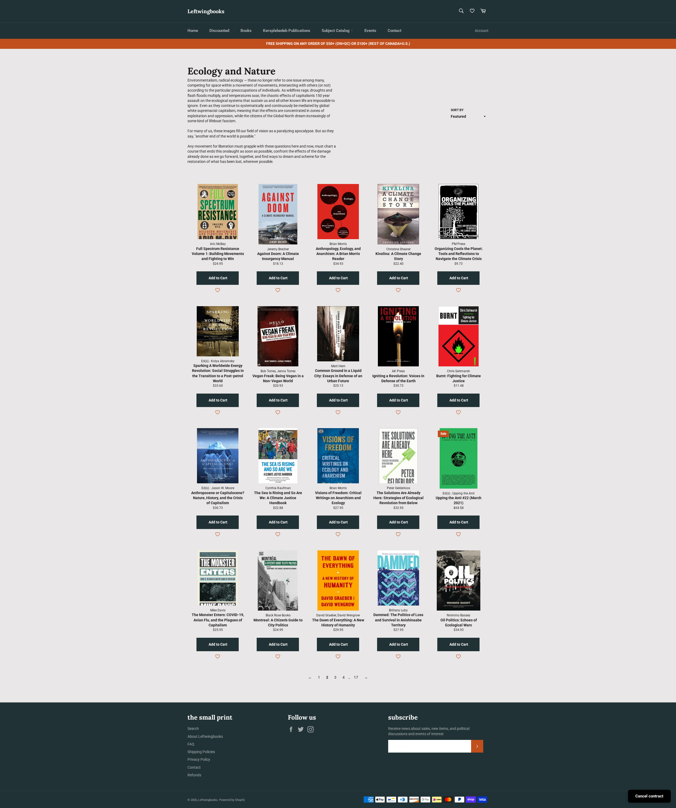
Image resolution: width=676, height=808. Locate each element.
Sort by (457, 110)
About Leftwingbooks (205, 736)
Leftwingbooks (205, 11)
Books (246, 30)
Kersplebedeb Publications (286, 30)
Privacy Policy (198, 759)
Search (193, 728)
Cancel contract (649, 796)
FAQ (190, 744)
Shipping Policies (201, 752)
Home (192, 30)
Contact (394, 30)
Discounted (219, 30)
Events (370, 30)
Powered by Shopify (232, 800)
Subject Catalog (336, 30)
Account (482, 31)
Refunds (194, 775)
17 (356, 677)
